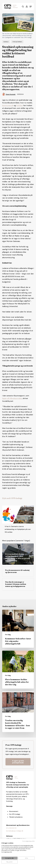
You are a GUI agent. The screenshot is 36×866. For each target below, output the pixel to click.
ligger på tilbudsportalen (12, 398)
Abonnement (13, 811)
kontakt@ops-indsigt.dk (14, 831)
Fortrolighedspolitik (28, 841)
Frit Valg (8, 634)
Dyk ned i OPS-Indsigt (12, 498)
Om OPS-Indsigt (14, 814)
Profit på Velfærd (17, 42)
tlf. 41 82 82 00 (11, 828)
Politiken (19, 105)
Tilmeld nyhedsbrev (16, 817)
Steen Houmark (10, 94)
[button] (31, 7)
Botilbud (6, 42)
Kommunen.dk (7, 105)
